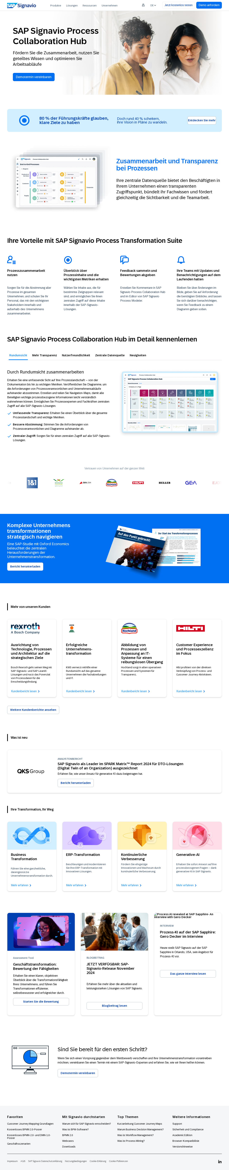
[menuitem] (56, 5)
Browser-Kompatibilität (185, 1140)
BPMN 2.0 (67, 1135)
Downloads (68, 1146)
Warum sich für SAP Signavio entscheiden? (86, 1123)
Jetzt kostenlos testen (179, 5)
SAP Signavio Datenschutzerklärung (45, 1161)
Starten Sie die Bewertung (41, 1001)
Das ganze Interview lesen (188, 973)
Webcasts (68, 1140)
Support (177, 1123)
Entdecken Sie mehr (202, 120)
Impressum (12, 1161)
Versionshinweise (182, 1146)
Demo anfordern (209, 5)
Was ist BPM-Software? (75, 1129)
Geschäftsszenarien (18, 1143)
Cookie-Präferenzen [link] (118, 1161)
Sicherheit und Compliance (188, 1129)
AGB (23, 1161)
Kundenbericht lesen (24, 691)
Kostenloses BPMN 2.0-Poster (24, 1129)
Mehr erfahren (19, 885)
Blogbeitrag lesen (114, 1005)
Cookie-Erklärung (98, 1161)
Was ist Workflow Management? (135, 1135)
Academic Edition (182, 1135)
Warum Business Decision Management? (140, 1129)
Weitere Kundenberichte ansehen (33, 709)
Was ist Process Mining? (131, 1140)
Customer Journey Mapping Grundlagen (30, 1123)
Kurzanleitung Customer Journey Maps (139, 1123)
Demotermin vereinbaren (34, 77)
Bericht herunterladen (25, 566)
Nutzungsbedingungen (76, 1161)
